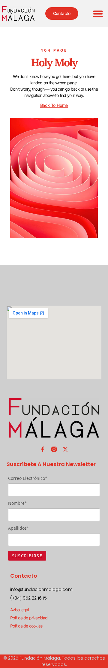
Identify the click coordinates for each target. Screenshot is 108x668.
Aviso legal (19, 609)
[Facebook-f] (42, 449)
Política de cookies (26, 625)
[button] (98, 14)
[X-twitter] (65, 449)
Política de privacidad (28, 617)
